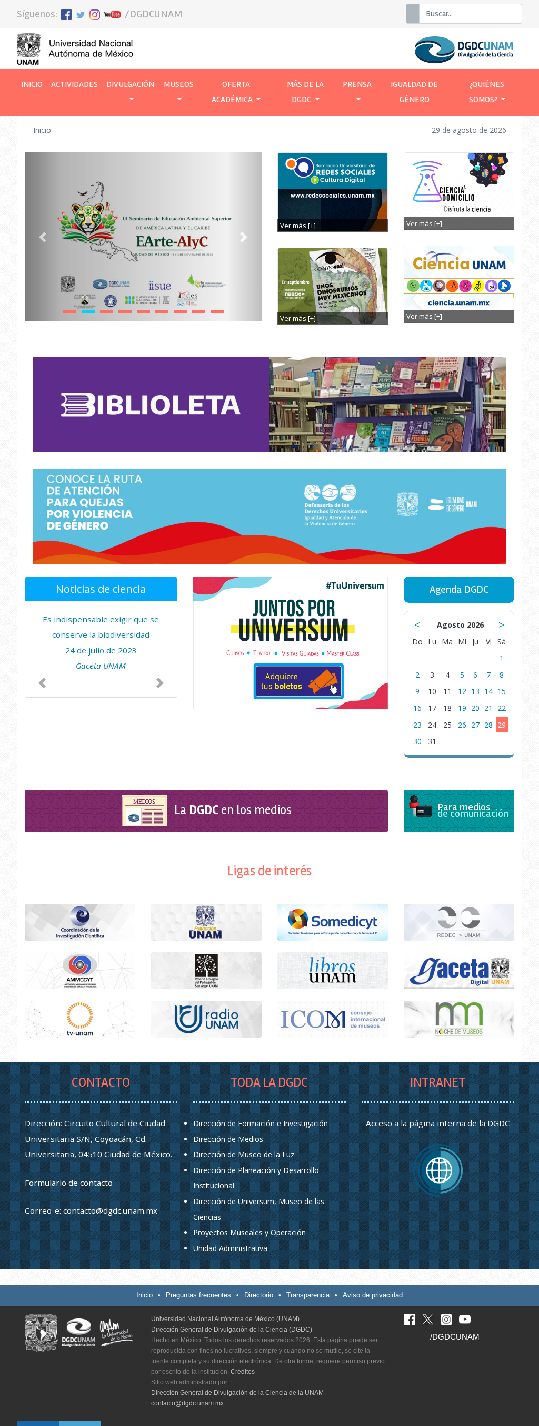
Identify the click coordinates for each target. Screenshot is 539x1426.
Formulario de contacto (69, 1182)
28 (488, 725)
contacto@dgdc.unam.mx (110, 1210)
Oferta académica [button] (233, 92)
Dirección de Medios (228, 1139)
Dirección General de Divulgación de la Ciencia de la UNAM (237, 1392)
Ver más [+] (298, 225)
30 (417, 741)
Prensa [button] (357, 84)
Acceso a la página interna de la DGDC (438, 1123)
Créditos (243, 1371)
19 (462, 708)
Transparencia (308, 1295)
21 (488, 708)
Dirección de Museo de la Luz (243, 1154)
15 (501, 691)
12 (462, 691)
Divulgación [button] (130, 84)
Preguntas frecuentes (198, 1295)
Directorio (258, 1295)
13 (475, 691)
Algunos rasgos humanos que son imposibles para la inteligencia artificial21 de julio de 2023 (101, 650)
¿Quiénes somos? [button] (487, 92)
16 (417, 708)
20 (475, 708)
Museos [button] (179, 84)
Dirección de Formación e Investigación (260, 1123)
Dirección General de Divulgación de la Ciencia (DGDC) (231, 1329)
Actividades (74, 84)
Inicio (34, 84)
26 (462, 725)
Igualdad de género (414, 92)
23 (417, 725)
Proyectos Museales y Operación (249, 1232)
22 (501, 708)
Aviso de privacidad (373, 1295)
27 (475, 725)
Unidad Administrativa (230, 1248)
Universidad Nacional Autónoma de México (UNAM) (225, 1319)
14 (488, 691)
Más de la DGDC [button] (305, 92)
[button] (43, 236)
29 (501, 725)
